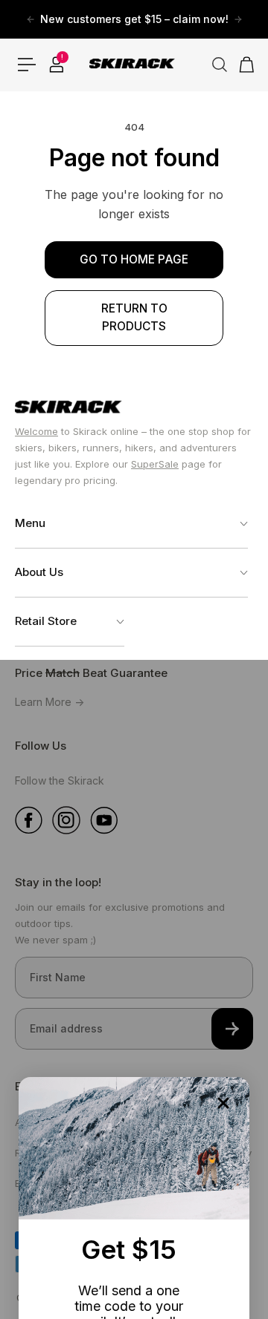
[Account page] (56, 64)
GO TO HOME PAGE (134, 259)
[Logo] (134, 64)
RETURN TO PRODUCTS (134, 317)
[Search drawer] (214, 64)
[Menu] (27, 64)
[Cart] (242, 64)
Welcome (36, 431)
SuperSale (155, 464)
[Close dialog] (223, 1103)
